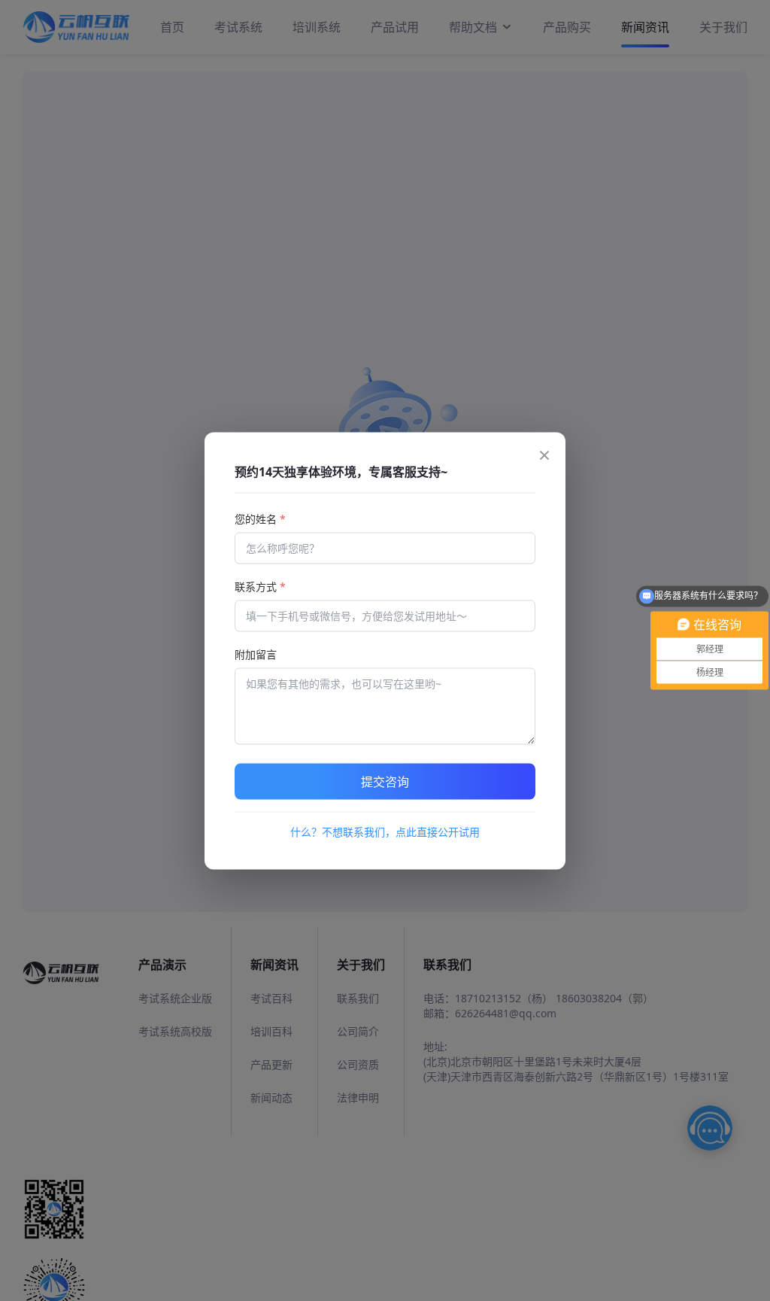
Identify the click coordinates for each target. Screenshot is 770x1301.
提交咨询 (385, 781)
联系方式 (260, 586)
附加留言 (256, 653)
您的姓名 (260, 518)
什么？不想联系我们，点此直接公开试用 (385, 831)
